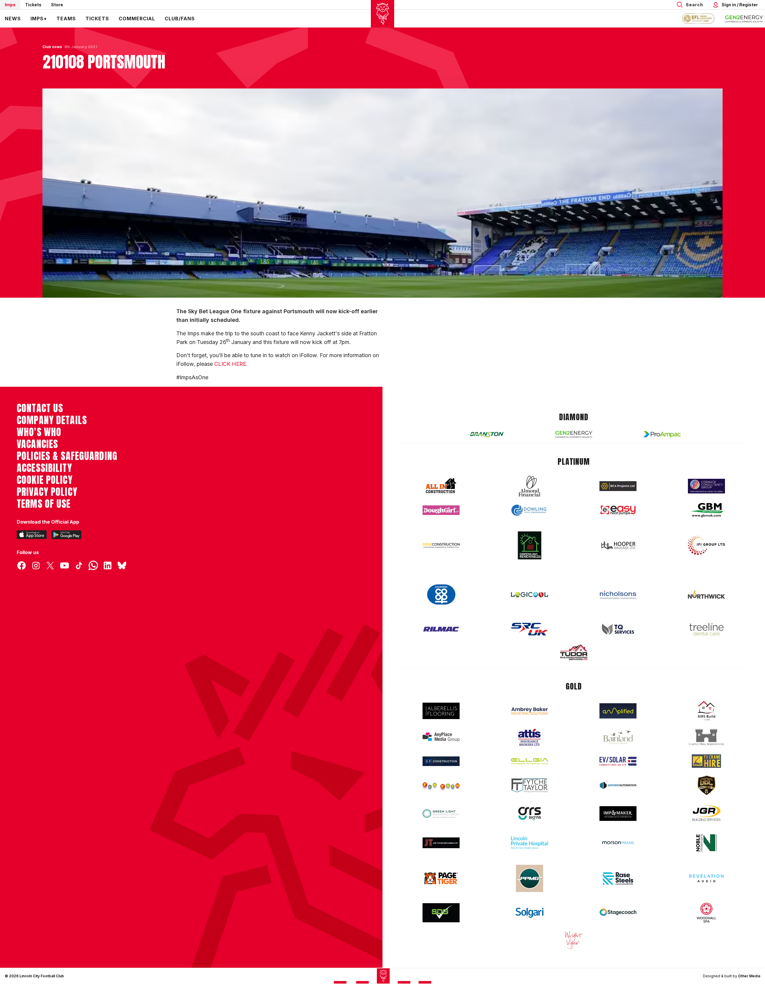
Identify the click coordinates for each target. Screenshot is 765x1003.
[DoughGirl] (441, 510)
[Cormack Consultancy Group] (706, 486)
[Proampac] (662, 434)
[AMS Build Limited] (706, 711)
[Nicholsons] (618, 594)
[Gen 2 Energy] (573, 434)
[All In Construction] (441, 485)
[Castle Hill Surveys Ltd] (706, 737)
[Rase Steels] (618, 878)
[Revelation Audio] (706, 878)
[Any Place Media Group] (441, 737)
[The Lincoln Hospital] (529, 842)
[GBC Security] (706, 785)
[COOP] (441, 594)
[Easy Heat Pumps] (618, 510)
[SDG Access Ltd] (441, 912)
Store (57, 4)
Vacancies (37, 444)
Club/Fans (180, 19)
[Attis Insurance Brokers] (529, 737)
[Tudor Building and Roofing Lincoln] (573, 652)
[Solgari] (529, 912)
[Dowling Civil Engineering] (529, 510)
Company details (52, 420)
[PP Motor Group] (529, 878)
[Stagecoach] (618, 912)
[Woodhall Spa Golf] (706, 913)
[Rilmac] (441, 629)
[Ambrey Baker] (529, 711)
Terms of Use (44, 504)
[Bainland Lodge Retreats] (618, 737)
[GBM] (706, 510)
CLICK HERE (230, 364)
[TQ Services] (618, 629)
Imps (10, 4)
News (13, 19)
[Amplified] (618, 710)
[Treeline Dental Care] (706, 629)
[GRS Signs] (529, 814)
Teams (66, 19)
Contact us (40, 408)
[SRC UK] (529, 629)
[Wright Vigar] (573, 940)
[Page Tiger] (441, 878)
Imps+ (38, 19)
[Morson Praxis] (618, 843)
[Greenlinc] (529, 545)
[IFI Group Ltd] (706, 545)
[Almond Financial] (529, 486)
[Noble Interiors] (706, 843)
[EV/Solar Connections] (618, 761)
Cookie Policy (45, 480)
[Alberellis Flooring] (441, 711)
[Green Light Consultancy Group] (441, 813)
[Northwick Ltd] (706, 594)
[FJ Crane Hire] (706, 761)
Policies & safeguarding (67, 456)
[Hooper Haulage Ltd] (618, 545)
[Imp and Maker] (618, 813)
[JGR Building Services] (706, 813)
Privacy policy (47, 492)
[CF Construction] (441, 761)
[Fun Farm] (441, 785)
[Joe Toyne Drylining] (441, 842)
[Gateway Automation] (618, 785)
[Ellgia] (529, 761)
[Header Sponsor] (744, 19)
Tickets (33, 4)
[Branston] (485, 434)
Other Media (749, 976)
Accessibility (44, 468)
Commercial (137, 19)
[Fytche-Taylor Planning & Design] (529, 785)
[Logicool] (529, 594)
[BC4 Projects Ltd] (618, 486)
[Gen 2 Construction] (441, 545)
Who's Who (39, 432)
